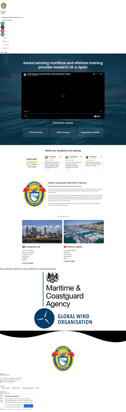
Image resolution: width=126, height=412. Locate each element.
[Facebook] (2, 23)
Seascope (3, 11)
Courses (5, 38)
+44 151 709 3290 (27, 263)
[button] (103, 163)
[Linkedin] (2, 34)
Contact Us (6, 48)
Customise (9, 406)
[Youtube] (2, 31)
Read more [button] (47, 169)
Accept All (28, 406)
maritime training (3, 13)
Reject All (19, 406)
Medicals (4, 41)
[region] (19, 401)
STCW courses (95, 197)
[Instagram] (2, 27)
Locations (6, 44)
